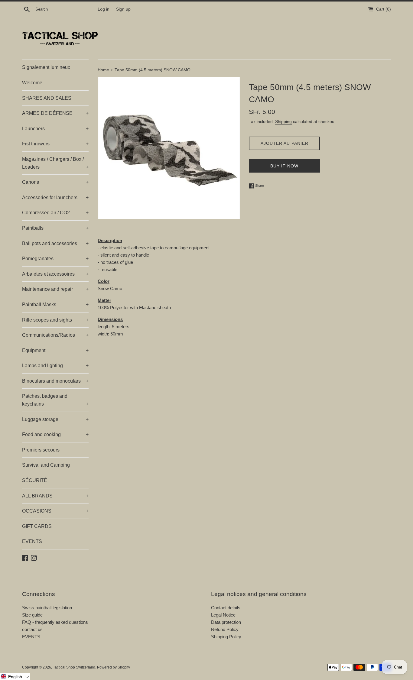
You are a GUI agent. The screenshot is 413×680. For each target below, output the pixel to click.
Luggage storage (55, 419)
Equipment (55, 350)
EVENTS (32, 541)
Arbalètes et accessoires (55, 274)
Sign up (123, 9)
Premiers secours (41, 449)
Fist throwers (55, 143)
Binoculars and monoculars (55, 381)
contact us (32, 629)
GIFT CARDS (37, 526)
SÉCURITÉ (34, 480)
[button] (15, 676)
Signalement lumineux (46, 67)
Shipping (283, 121)
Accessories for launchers (55, 197)
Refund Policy (225, 629)
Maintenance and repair (55, 289)
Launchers (55, 128)
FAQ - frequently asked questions (55, 622)
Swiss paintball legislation (47, 607)
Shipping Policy (226, 636)
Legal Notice (223, 614)
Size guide (32, 614)
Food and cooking (55, 434)
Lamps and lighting (55, 365)
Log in (103, 9)
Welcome (32, 82)
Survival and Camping (46, 465)
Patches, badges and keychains (55, 399)
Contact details (225, 607)
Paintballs (55, 228)
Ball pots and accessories (55, 243)
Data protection (226, 622)
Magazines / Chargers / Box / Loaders (55, 163)
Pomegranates (55, 258)
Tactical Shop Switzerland (74, 667)
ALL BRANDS (55, 495)
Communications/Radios (55, 335)
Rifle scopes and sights (55, 319)
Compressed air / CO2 (55, 212)
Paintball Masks (55, 304)
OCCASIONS (55, 510)
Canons (55, 182)
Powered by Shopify (113, 667)
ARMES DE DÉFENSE (55, 113)
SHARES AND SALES (46, 98)
